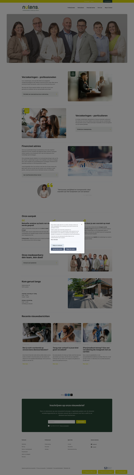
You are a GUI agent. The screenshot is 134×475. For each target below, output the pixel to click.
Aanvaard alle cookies (57, 249)
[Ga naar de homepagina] (36, 8)
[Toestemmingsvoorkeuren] (5, 472)
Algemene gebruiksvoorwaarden (29, 468)
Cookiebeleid (49, 468)
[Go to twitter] (71, 395)
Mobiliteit (24, 444)
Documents (70, 446)
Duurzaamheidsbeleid (58, 468)
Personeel (47, 446)
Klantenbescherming (72, 449)
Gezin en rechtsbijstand (27, 449)
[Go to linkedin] (69, 395)
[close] (81, 224)
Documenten (86, 1)
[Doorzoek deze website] (101, 1)
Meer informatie (54, 239)
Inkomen (47, 449)
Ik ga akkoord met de (59, 425)
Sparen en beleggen (26, 454)
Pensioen (24, 456)
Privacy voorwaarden (64, 425)
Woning (23, 446)
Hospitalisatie (25, 451)
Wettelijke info (67, 468)
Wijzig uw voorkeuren (57, 245)
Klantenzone (108, 1)
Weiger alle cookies (70, 249)
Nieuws (92, 1)
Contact (69, 444)
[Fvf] (107, 468)
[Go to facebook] (66, 395)
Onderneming (48, 444)
